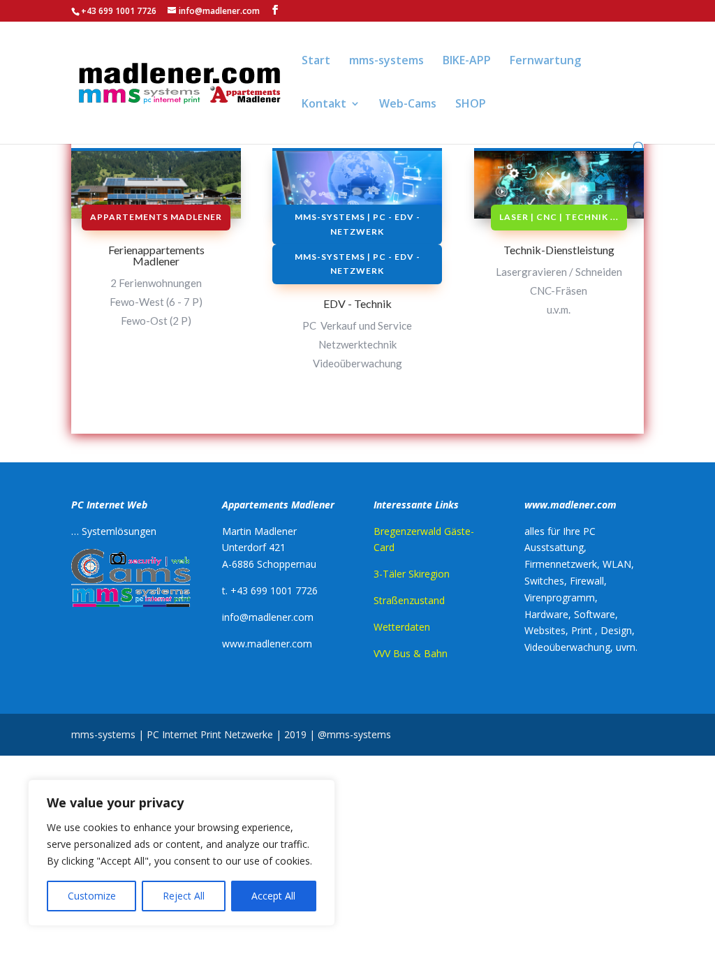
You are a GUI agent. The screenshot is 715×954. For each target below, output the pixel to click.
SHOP (470, 104)
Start (316, 61)
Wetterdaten (402, 626)
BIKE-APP (467, 61)
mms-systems (386, 61)
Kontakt (324, 104)
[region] (181, 852)
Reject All (184, 895)
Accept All (273, 895)
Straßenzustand (409, 600)
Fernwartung (545, 61)
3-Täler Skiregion (412, 573)
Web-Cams (407, 104)
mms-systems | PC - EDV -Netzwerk (357, 224)
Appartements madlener (156, 217)
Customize (92, 895)
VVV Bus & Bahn (411, 653)
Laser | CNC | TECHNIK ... (559, 217)
